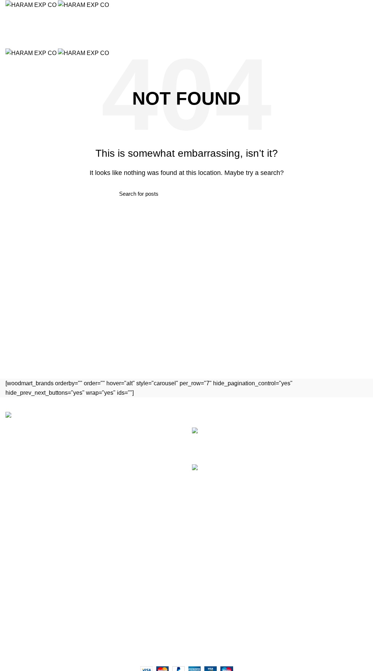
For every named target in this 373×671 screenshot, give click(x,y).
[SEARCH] (363, 26)
